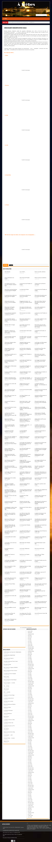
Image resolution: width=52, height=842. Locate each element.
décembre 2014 (31, 750)
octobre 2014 (30, 753)
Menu (6, 18)
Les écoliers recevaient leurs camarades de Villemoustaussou (41, 526)
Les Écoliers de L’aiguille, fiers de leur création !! (41, 490)
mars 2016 (30, 729)
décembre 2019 (31, 664)
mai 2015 (29, 743)
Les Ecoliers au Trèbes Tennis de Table (39, 555)
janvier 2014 (30, 766)
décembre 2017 (31, 698)
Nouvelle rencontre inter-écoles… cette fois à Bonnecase (40, 467)
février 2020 (30, 661)
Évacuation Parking (7, 664)
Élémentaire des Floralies (25, 542)
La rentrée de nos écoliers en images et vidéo (41, 372)
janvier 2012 (30, 801)
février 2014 (30, 765)
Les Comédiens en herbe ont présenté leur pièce (41, 596)
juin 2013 (29, 776)
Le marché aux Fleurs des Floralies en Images (40, 349)
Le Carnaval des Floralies (25, 525)
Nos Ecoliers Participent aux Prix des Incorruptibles (10, 620)
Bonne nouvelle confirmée (40, 271)
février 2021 (30, 644)
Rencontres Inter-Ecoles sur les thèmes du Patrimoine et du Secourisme (40, 473)
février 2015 (30, 747)
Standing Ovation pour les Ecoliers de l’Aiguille (25, 343)
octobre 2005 (30, 815)
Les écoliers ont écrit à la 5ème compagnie (25, 325)
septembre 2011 (31, 806)
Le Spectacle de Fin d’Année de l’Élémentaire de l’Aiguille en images (40, 449)
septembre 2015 (31, 737)
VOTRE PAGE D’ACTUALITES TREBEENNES (12, 652)
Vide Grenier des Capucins (9, 658)
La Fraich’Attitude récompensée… (23, 431)
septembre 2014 (31, 755)
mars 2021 (30, 642)
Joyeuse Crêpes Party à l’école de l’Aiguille (25, 484)
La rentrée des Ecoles (24, 289)
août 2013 (30, 773)
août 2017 (30, 704)
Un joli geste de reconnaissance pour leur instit (40, 590)
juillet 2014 (30, 757)
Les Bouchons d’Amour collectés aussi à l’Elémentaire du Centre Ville (10, 414)
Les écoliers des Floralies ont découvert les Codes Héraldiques (11, 532)
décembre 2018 (31, 681)
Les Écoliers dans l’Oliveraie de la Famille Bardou (40, 567)
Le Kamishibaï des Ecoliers (10, 536)
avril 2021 (30, 641)
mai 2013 (29, 778)
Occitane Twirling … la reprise (9, 738)
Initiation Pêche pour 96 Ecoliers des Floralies (24, 437)
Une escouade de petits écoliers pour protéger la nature (10, 426)
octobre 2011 (30, 805)
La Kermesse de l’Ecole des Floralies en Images (40, 443)
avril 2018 (30, 693)
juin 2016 (29, 724)
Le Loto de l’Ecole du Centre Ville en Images (10, 408)
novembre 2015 (31, 734)
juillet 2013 (30, 775)
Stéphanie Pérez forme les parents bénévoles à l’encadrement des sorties (25, 455)
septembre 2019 (31, 668)
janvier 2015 (30, 749)
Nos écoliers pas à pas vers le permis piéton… (10, 396)
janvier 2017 (30, 714)
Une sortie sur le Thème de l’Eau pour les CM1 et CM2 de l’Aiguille (25, 585)
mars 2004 (30, 817)
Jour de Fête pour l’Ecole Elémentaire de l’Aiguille (10, 390)
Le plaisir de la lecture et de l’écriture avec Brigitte (40, 514)
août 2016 (30, 721)
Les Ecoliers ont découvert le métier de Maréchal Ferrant (41, 602)
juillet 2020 (30, 654)
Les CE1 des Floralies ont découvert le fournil (25, 449)
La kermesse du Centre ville (10, 595)
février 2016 (30, 730)
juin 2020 (29, 655)
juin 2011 (29, 811)
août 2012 (30, 791)
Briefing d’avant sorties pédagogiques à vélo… (39, 455)
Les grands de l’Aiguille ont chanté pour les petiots (25, 366)
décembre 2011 (31, 802)
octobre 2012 (30, 788)
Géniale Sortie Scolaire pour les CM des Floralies (40, 496)
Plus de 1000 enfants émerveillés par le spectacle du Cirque (10, 602)
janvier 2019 (30, 680)
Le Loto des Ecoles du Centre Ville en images (41, 478)
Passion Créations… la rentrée (9, 682)
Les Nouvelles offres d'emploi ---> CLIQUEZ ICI (17, 22)
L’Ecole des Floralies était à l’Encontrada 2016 (10, 343)
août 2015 (30, 739)
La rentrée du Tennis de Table (9, 719)
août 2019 (30, 670)
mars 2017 (30, 711)
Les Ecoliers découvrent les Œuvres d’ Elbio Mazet (10, 578)
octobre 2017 (30, 701)
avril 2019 (30, 675)
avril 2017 (30, 710)
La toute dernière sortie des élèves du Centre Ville (10, 337)
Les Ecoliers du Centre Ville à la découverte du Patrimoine (26, 573)
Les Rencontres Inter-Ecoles (26, 330)
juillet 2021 (30, 636)
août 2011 (30, 808)
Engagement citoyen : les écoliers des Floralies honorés (26, 302)
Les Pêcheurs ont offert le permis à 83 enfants (25, 537)
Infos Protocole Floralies (25, 277)
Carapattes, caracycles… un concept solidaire (26, 425)
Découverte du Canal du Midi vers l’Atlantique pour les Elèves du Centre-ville (41, 378)
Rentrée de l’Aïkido (7, 707)
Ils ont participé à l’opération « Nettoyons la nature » (10, 313)
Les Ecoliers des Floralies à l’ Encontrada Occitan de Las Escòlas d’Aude (26, 443)
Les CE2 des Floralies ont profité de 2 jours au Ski (25, 531)
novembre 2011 (31, 804)
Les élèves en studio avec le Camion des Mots (10, 355)
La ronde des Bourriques (8, 710)
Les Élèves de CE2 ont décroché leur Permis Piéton (10, 443)
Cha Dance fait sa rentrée (8, 701)
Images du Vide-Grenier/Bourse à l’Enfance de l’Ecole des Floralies (25, 461)
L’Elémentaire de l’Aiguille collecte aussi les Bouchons (40, 408)
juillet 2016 (30, 723)
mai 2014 (29, 760)
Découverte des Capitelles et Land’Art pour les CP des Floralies (11, 437)
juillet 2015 (30, 740)
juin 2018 (29, 690)
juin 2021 (29, 638)
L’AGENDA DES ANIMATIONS (9, 655)
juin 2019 (29, 672)
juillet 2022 (30, 632)
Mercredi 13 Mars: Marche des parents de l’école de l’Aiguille (40, 302)
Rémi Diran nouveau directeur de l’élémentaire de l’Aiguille (11, 290)
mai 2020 (29, 657)
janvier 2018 (30, 697)
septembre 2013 (31, 772)
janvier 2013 (30, 783)
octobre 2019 (30, 667)
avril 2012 (30, 796)
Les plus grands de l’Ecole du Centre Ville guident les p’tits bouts (26, 490)
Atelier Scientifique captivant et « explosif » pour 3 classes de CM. (26, 467)
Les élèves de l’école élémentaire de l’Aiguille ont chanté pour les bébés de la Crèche (10, 491)
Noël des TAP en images (10, 324)
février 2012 (30, 799)
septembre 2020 (31, 651)
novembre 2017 (31, 700)
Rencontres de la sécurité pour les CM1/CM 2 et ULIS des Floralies (40, 325)
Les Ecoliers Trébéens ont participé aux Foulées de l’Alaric (25, 473)
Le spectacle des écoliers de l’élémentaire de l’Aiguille (10, 296)
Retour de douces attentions (40, 277)
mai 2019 (29, 674)
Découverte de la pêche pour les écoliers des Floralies (41, 296)
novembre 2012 (31, 786)
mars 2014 (30, 763)
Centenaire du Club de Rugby (9, 695)
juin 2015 (29, 742)
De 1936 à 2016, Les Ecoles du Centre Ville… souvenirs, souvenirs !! (25, 337)
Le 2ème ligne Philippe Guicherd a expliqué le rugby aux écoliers (25, 602)
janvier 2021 (30, 645)
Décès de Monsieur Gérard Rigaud (10, 679)
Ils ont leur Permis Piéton (10, 583)
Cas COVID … (23, 271)
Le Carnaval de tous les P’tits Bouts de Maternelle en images (11, 361)
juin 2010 (29, 814)
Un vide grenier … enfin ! (8, 735)
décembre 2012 (31, 785)
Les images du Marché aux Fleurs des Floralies (40, 461)
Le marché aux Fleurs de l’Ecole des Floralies (10, 614)
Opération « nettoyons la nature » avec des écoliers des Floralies (10, 331)
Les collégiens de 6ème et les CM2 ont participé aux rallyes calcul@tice (26, 479)
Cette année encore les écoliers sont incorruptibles (10, 302)
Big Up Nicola (6, 716)
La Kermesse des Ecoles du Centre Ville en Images (40, 437)
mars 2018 (30, 694)
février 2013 (30, 782)
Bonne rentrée (6, 676)
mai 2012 (29, 795)
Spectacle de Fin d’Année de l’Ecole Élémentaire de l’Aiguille (40, 502)
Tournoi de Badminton (8, 713)
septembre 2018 (31, 685)
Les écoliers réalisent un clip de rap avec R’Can (40, 319)
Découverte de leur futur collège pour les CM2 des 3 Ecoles (10, 455)
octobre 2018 (30, 684)
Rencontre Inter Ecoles (39, 548)
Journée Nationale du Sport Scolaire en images (25, 372)
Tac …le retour (6, 685)
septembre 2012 (31, 789)
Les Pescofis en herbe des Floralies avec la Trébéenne (25, 349)
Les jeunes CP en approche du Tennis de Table (40, 537)
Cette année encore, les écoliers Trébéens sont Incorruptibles (9, 349)
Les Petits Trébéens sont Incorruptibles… (25, 396)
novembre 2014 (31, 752)
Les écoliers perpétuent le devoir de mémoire (40, 308)
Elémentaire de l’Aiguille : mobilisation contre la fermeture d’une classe (10, 308)
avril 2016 (30, 727)
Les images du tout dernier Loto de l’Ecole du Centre (40, 361)
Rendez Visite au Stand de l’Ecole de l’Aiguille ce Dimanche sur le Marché (25, 420)
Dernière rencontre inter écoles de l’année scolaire (25, 502)
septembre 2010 (31, 812)
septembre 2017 (31, 703)
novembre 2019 (31, 665)
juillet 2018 (30, 688)
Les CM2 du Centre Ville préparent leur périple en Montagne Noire (25, 514)
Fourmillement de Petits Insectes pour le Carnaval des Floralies (11, 467)
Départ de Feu (6, 741)
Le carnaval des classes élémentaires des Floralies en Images (11, 320)
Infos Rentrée (7, 271)
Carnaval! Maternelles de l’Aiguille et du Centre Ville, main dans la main (10, 526)
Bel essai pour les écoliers (25, 313)
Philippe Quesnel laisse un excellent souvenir (40, 578)
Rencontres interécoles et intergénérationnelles (25, 319)
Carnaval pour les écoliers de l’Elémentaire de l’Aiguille (26, 520)
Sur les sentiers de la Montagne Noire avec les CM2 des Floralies (10, 449)
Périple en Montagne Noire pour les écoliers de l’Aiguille (10, 378)
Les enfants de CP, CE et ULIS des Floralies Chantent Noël (10, 284)
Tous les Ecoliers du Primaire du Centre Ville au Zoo (41, 584)
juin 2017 (29, 707)
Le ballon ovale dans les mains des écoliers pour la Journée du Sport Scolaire (40, 426)
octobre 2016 (30, 719)
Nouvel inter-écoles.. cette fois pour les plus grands (25, 402)
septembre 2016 (31, 720)
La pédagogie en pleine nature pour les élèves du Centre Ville (11, 508)
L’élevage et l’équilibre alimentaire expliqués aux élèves (10, 484)
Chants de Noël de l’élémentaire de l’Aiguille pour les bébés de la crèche (26, 414)
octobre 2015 (30, 736)
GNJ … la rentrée (7, 692)
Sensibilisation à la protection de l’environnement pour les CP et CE (41, 520)
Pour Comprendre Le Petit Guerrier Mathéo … (10, 567)
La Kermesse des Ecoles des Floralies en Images (41, 390)
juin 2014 (29, 759)
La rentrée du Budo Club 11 (9, 698)
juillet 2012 (30, 792)
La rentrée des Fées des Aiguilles (10, 673)
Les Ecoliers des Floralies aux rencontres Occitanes (25, 596)
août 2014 (30, 756)
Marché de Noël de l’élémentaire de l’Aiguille (10, 419)
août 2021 (30, 635)
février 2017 (30, 713)
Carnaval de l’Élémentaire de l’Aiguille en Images (41, 396)
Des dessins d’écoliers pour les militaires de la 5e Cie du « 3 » (26, 308)
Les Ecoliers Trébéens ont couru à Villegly (10, 472)
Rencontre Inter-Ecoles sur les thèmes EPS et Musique (40, 402)
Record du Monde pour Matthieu (9, 704)
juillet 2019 (30, 671)
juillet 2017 (30, 706)
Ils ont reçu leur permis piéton (26, 389)
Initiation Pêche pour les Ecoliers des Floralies (24, 384)
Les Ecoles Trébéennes (24, 548)
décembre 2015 (31, 733)
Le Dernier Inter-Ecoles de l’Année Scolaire (40, 431)
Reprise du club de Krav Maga (9, 731)
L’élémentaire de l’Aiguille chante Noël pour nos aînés (40, 414)
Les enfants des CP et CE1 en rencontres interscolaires (25, 614)
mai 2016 (29, 726)
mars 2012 (30, 798)
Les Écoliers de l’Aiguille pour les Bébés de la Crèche (11, 561)
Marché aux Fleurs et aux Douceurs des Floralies (10, 520)
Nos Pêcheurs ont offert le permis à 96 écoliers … (10, 461)
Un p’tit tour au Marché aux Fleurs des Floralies (25, 296)
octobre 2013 (30, 770)
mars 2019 (30, 677)
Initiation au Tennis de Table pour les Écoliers (25, 567)
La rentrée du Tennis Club (8, 722)
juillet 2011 (30, 809)
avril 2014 (30, 762)
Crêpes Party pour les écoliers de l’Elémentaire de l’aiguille (25, 408)
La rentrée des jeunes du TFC (9, 725)
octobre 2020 (30, 649)
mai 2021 (29, 639)
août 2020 (30, 652)
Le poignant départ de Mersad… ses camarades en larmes (41, 384)
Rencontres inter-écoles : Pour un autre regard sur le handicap (40, 355)
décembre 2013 (31, 768)
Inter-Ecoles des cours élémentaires (24, 608)
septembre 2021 (31, 634)
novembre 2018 (31, 683)
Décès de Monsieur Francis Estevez (10, 670)
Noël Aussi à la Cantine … (25, 554)
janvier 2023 (30, 631)
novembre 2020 (31, 648)
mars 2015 (30, 746)
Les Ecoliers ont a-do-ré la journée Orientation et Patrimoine (10, 590)
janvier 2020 (30, 662)
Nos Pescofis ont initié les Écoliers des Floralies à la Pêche (10, 514)
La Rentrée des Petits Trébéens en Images (9, 431)
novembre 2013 (31, 769)
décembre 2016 (31, 716)
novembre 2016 (31, 717)
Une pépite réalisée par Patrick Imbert (11, 661)
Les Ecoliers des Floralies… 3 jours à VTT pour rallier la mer (26, 378)
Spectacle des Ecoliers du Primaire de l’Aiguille (25, 590)
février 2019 (30, 678)
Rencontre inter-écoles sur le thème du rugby (41, 608)
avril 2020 (30, 658)
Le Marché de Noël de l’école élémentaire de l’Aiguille (41, 366)
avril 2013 (30, 779)
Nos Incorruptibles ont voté (10, 607)
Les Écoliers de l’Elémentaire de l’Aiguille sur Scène (41, 343)
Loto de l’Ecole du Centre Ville (41, 613)
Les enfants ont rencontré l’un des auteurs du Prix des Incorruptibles (41, 508)
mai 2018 (29, 691)
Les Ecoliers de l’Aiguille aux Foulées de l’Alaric (25, 361)
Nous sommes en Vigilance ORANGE (11, 667)
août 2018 (30, 687)
